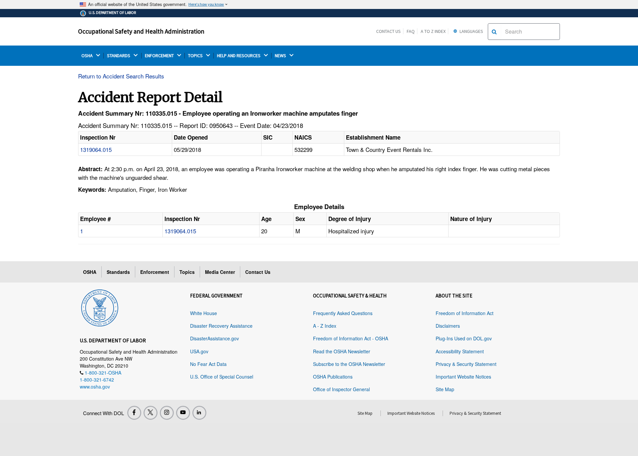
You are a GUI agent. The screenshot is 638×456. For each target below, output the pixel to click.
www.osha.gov (95, 386)
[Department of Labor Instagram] (167, 413)
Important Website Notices (463, 376)
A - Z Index (324, 325)
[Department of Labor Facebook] (134, 413)
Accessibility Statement (460, 351)
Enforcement (154, 272)
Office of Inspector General (341, 389)
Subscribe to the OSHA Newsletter (349, 364)
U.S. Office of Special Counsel (221, 376)
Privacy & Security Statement (466, 364)
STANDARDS (119, 55)
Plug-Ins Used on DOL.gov (464, 338)
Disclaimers (448, 325)
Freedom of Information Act (464, 313)
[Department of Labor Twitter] (151, 413)
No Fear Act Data (208, 364)
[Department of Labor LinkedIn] (199, 413)
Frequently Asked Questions (342, 313)
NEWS (281, 55)
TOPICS (196, 55)
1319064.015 (96, 149)
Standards (118, 272)
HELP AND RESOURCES (239, 55)
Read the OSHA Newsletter (341, 351)
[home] (100, 306)
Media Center (220, 272)
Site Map (445, 389)
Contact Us (388, 31)
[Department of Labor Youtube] (183, 413)
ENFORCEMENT (160, 55)
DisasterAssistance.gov (214, 338)
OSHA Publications (333, 376)
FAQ (411, 31)
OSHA (87, 55)
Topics (187, 272)
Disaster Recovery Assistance (221, 325)
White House (203, 313)
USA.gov (199, 351)
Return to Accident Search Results (121, 76)
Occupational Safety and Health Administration (141, 31)
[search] (494, 32)
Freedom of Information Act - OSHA (350, 338)
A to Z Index (433, 31)
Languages (471, 31)
